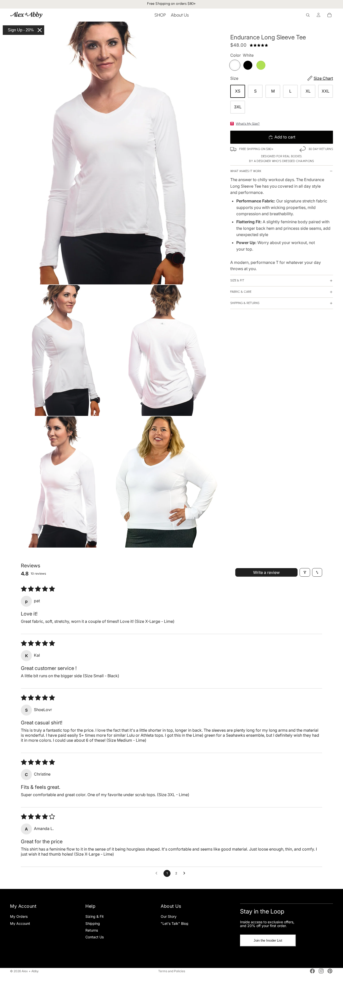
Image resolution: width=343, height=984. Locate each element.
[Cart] (329, 15)
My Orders (19, 916)
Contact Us (94, 937)
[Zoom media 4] (62, 482)
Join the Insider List (268, 940)
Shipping (92, 923)
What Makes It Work (245, 171)
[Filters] (305, 572)
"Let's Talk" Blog (174, 923)
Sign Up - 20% (21, 30)
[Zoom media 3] (168, 350)
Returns (91, 930)
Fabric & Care (240, 292)
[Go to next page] (186, 873)
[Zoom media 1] (115, 153)
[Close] (40, 30)
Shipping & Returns (244, 303)
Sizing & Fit (94, 916)
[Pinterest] (330, 971)
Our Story (169, 916)
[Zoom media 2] (62, 350)
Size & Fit (237, 280)
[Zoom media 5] (168, 482)
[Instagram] (321, 971)
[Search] (307, 15)
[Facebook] (312, 971)
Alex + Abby (30, 971)
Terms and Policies (171, 971)
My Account (20, 923)
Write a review (266, 572)
